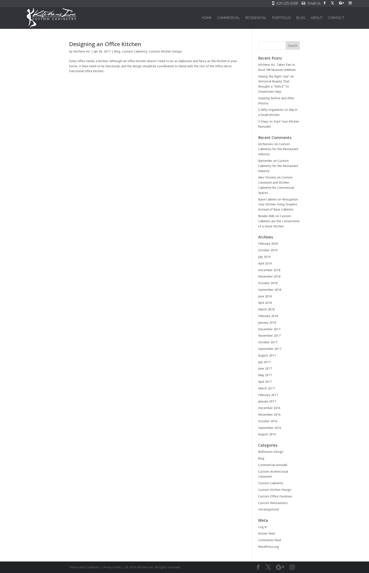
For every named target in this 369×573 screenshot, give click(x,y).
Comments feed (269, 540)
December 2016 (269, 408)
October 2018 (267, 283)
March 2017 (266, 388)
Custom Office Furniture (275, 496)
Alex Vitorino (267, 177)
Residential (256, 18)
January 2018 (267, 322)
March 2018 (266, 309)
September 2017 (269, 349)
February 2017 (268, 395)
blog (117, 51)
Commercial (228, 18)
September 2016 (269, 428)
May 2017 (265, 375)
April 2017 (265, 382)
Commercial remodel (272, 465)
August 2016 (267, 434)
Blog (300, 18)
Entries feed (266, 533)
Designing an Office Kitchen (105, 44)
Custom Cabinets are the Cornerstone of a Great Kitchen (279, 221)
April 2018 (265, 303)
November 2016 (269, 414)
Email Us (314, 4)
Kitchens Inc (81, 51)
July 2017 (264, 362)
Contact (336, 18)
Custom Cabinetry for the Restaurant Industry (278, 149)
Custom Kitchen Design (165, 51)
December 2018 (269, 270)
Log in (262, 527)
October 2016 (267, 421)
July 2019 (264, 257)
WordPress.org (268, 547)
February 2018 (268, 316)
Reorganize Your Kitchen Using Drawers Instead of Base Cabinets (278, 204)
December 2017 (269, 329)
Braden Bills (266, 216)
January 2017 (267, 401)
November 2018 (269, 276)
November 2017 (269, 335)
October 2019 (267, 250)
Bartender (265, 161)
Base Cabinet (267, 199)
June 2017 (265, 368)
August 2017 (267, 355)
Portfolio (281, 18)
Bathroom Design (270, 452)
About (317, 18)
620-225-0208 (287, 4)
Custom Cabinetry (134, 51)
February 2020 (268, 243)
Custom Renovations (273, 503)
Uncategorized (268, 509)
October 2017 (267, 342)
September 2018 (269, 290)
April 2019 (265, 263)
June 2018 (265, 296)
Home (207, 18)
